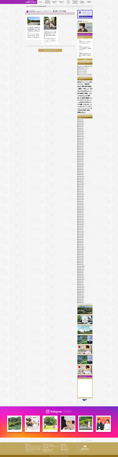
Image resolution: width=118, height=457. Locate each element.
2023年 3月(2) (81, 134)
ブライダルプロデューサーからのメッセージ (35, 446)
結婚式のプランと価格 (49, 444)
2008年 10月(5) (81, 289)
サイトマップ (64, 447)
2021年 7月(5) (81, 158)
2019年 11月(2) (81, 177)
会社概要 (64, 444)
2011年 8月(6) (81, 252)
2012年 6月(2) (81, 237)
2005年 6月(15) (81, 302)
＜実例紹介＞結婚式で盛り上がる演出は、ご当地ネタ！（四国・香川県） (85, 55)
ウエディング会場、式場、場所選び (33, 447)
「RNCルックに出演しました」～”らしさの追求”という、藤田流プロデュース (85, 48)
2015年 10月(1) (81, 199)
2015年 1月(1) (81, 206)
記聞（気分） (80, 84)
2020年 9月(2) (81, 164)
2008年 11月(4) (81, 287)
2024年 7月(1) (81, 126)
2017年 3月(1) (81, 189)
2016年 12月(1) (81, 194)
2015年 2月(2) (81, 204)
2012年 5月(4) (81, 239)
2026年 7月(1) (81, 119)
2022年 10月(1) (81, 138)
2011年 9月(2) (81, 251)
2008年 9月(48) (81, 290)
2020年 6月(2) (81, 169)
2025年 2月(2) (81, 124)
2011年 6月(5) (81, 256)
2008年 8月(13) (81, 292)
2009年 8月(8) (81, 272)
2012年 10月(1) (81, 232)
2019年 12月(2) (81, 176)
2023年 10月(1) (81, 131)
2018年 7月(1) (81, 181)
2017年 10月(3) (81, 182)
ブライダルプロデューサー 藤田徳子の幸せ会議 (38, 6)
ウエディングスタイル (83, 71)
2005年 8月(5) (81, 299)
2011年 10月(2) (81, 249)
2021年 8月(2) (81, 156)
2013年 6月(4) (81, 227)
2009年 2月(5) (81, 282)
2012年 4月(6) (81, 241)
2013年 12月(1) (81, 219)
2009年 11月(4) (81, 267)
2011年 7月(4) (81, 254)
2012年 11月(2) (81, 231)
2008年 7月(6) (81, 294)
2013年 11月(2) (81, 221)
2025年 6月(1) (81, 121)
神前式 (87, 98)
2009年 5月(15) (81, 277)
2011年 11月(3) (81, 247)
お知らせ (28, 444)
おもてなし (71, 13)
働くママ (66, 13)
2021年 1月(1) (81, 163)
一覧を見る (85, 59)
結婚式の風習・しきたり (49, 449)
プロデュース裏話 (38, 13)
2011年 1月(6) (81, 264)
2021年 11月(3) (81, 151)
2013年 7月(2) (81, 226)
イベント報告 (88, 82)
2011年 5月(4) (81, 257)
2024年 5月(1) (81, 128)
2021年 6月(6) (81, 159)
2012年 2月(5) (81, 244)
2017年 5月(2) (81, 186)
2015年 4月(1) (81, 201)
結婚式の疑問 (47, 13)
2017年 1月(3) (81, 192)
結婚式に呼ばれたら (83, 106)
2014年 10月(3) (81, 209)
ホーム (28, 6)
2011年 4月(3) (81, 259)
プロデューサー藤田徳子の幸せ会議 (85, 66)
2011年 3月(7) (81, 261)
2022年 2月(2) (81, 148)
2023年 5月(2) (81, 133)
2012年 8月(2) (81, 234)
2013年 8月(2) (81, 224)
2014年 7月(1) (81, 214)
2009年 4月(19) (81, 279)
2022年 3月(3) (81, 146)
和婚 (80, 104)
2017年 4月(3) (81, 187)
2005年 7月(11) (81, 300)
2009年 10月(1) (81, 269)
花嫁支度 (87, 84)
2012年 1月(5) (81, 246)
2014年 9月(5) (81, 211)
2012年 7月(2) (81, 236)
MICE (79, 86)
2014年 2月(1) (81, 216)
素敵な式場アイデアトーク (84, 67)
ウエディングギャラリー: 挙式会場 (85, 74)
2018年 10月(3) (81, 179)
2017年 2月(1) (81, 191)
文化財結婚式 (86, 104)
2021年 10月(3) (81, 153)
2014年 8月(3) (81, 212)
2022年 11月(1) (81, 136)
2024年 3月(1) (81, 129)
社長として (86, 88)
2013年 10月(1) (81, 222)
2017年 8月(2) (81, 184)
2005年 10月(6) (81, 297)
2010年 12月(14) (81, 266)
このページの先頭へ (88, 440)
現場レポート (29, 13)
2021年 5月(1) (81, 161)
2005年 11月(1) (81, 295)
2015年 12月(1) (81, 197)
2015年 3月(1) (81, 202)
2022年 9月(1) (81, 139)
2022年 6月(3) (81, 143)
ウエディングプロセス (83, 72)
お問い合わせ (64, 446)
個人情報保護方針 (65, 449)
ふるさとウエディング (57, 13)
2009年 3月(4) (81, 280)
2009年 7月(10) (81, 274)
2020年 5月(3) (81, 171)
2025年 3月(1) (81, 123)
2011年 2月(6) (81, 262)
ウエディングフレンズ (83, 69)
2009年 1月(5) (81, 284)
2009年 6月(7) (81, 275)
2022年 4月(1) (81, 144)
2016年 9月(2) (81, 196)
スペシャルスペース (85, 108)
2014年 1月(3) (81, 217)
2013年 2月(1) (81, 229)
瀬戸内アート (81, 82)
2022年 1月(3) (81, 149)
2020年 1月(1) (81, 174)
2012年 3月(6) (81, 242)
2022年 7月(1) (81, 141)
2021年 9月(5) (81, 154)
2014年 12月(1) (81, 207)
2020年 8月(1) (81, 166)
